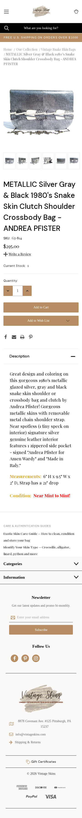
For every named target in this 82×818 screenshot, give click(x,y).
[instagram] (36, 658)
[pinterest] (25, 658)
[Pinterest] (30, 337)
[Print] (22, 337)
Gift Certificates (43, 762)
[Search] (4, 28)
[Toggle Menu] (6, 11)
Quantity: (10, 281)
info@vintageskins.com (30, 734)
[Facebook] (5, 337)
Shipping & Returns (28, 742)
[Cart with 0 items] (76, 11)
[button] (41, 356)
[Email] (14, 337)
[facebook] (14, 658)
